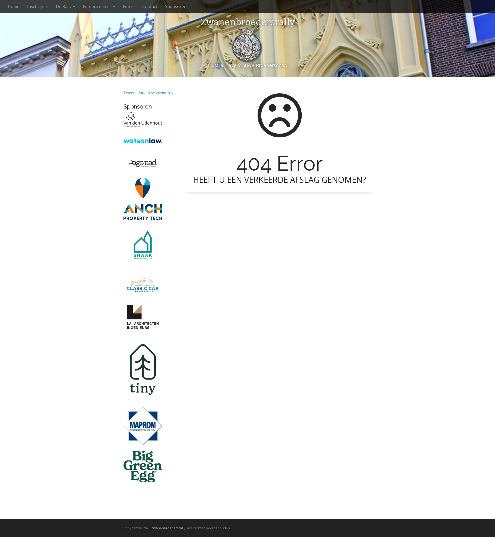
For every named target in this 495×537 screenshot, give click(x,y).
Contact (149, 6)
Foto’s (129, 6)
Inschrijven (37, 6)
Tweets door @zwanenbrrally (148, 92)
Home (13, 6)
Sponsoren (175, 6)
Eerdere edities (98, 6)
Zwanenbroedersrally (248, 22)
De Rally (64, 6)
